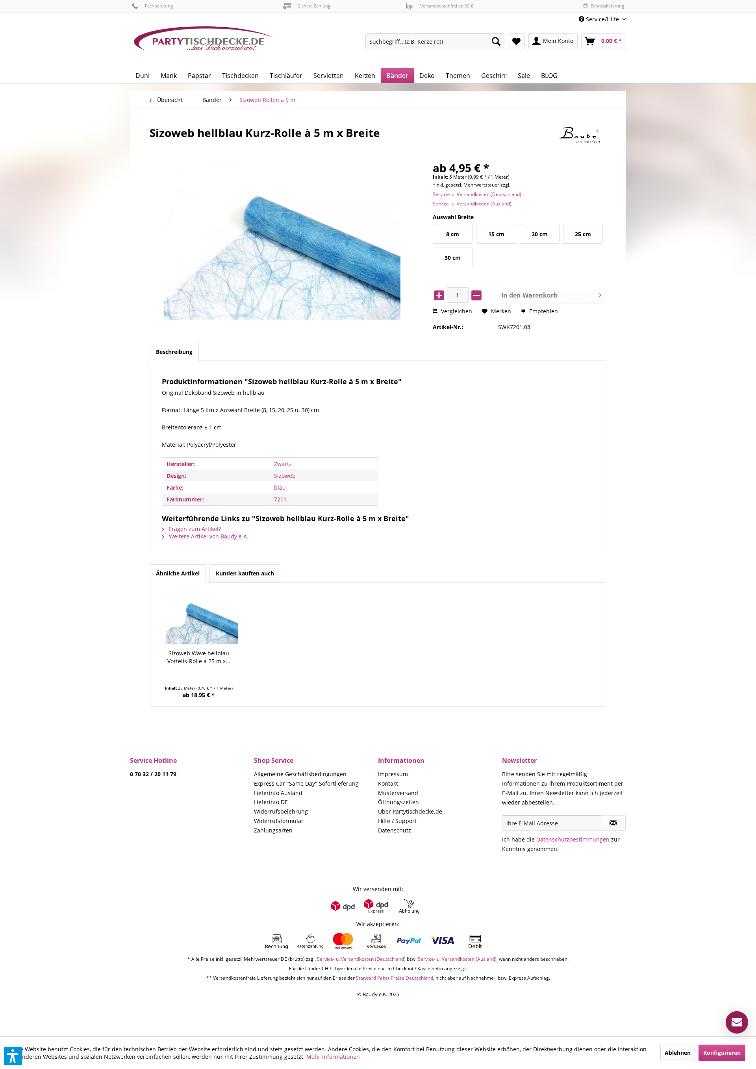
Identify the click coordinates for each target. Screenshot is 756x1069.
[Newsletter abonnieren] (613, 823)
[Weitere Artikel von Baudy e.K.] (582, 140)
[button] (13, 1056)
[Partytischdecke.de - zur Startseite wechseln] (203, 44)
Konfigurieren (722, 1052)
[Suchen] (496, 41)
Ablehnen (678, 1052)
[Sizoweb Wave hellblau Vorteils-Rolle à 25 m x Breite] (199, 617)
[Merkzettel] (516, 41)
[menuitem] (599, 19)
